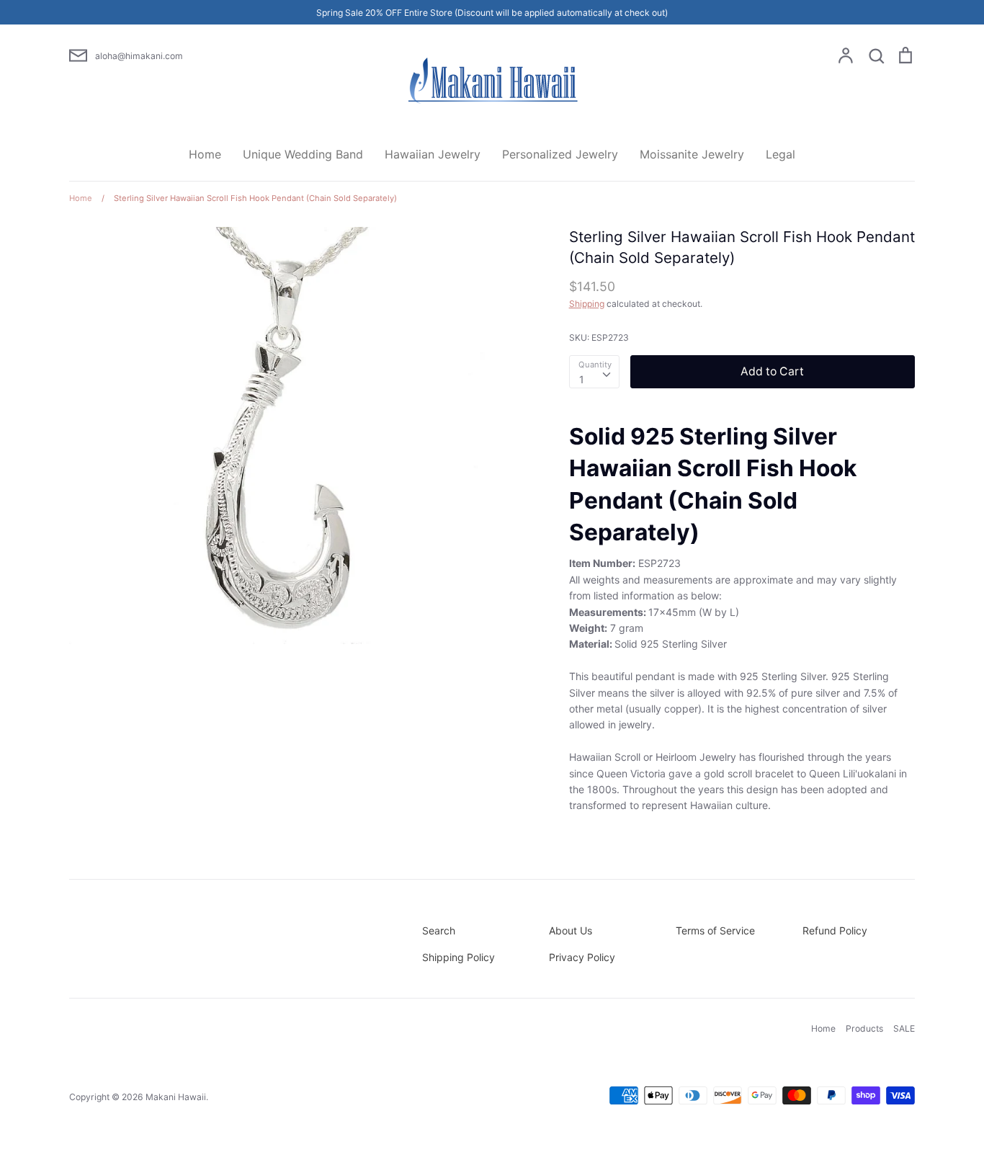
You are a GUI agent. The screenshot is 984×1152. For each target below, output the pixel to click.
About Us (570, 930)
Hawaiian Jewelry (432, 154)
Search (438, 930)
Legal (780, 154)
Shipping (586, 303)
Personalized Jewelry (560, 154)
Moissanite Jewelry (692, 154)
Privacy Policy (582, 957)
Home (205, 154)
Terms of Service (715, 930)
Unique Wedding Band (303, 154)
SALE (904, 1028)
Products (864, 1028)
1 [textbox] (581, 379)
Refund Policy (834, 930)
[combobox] (594, 371)
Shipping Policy (458, 957)
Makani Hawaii (176, 1096)
